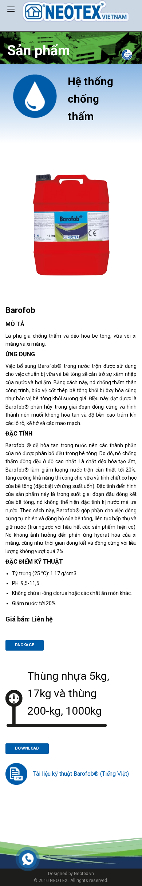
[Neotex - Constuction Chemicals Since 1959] (76, 11)
